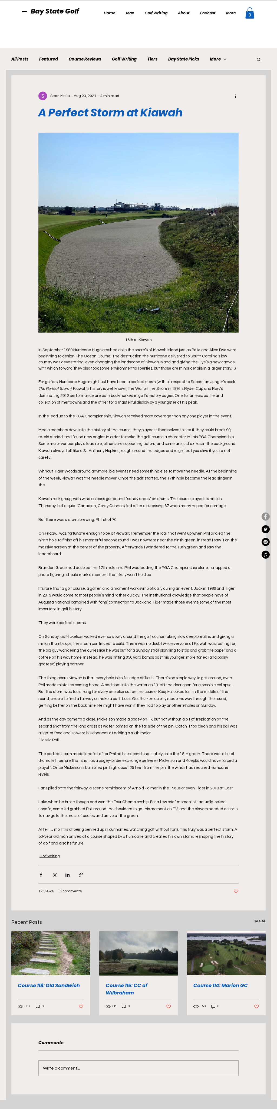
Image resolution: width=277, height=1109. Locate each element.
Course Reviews (85, 59)
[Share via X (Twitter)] (54, 874)
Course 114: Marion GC (220, 985)
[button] (250, 13)
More (215, 59)
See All (260, 921)
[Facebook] (266, 516)
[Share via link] (80, 874)
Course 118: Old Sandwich (49, 985)
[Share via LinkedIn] (67, 874)
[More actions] (235, 96)
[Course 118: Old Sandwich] (50, 953)
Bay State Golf (55, 11)
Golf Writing (124, 59)
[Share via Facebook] (41, 874)
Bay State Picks (183, 59)
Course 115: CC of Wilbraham (126, 989)
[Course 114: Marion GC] (226, 953)
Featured (48, 59)
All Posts (19, 59)
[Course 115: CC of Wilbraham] (138, 953)
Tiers (152, 59)
